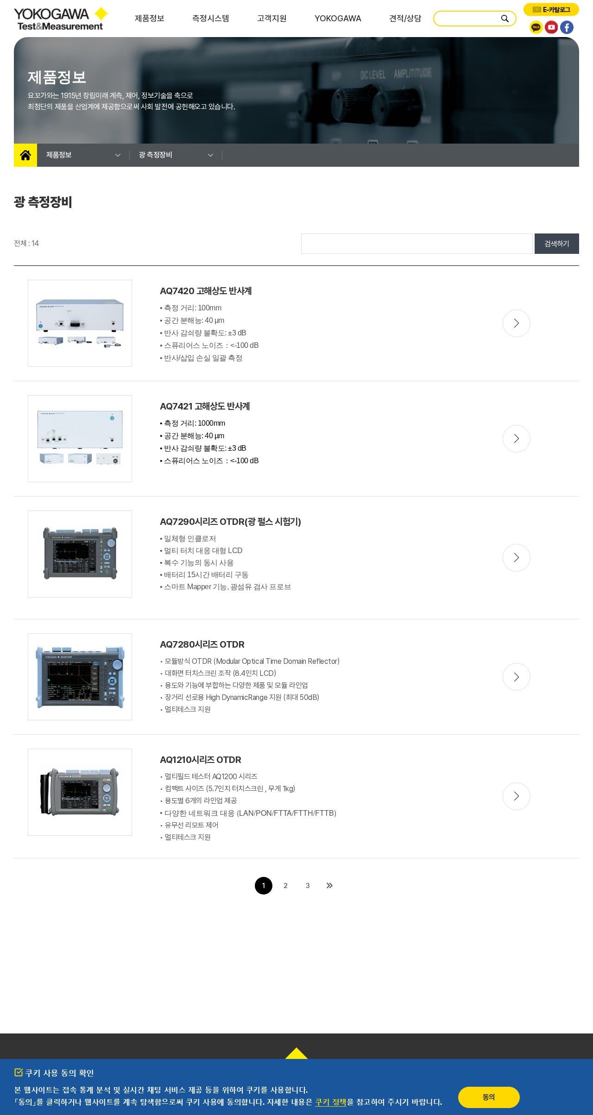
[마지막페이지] (329, 886)
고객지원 (272, 18)
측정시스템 (210, 18)
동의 (489, 1097)
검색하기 (556, 243)
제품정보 (149, 18)
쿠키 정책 (331, 1102)
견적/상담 (405, 18)
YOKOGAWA (338, 18)
